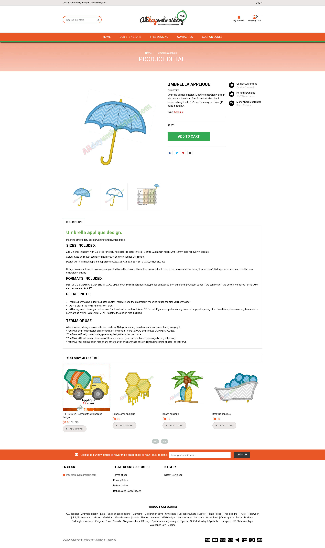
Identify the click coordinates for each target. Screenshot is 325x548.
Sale (108, 521)
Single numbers (131, 521)
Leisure (97, 517)
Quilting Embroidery (82, 521)
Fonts (211, 513)
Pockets (248, 517)
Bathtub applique (221, 414)
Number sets (185, 517)
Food (218, 513)
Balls (102, 513)
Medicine (108, 517)
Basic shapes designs (119, 513)
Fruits (243, 513)
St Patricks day (198, 521)
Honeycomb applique (124, 414)
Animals (85, 513)
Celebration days (154, 513)
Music (136, 517)
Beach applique (170, 414)
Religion (99, 521)
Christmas (170, 513)
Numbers (199, 517)
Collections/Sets (187, 513)
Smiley (146, 521)
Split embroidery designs (165, 521)
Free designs (230, 513)
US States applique (243, 521)
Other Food (212, 517)
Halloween (253, 513)
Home (148, 53)
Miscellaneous (122, 517)
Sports (184, 521)
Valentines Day (158, 525)
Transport (225, 521)
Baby (95, 513)
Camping (138, 513)
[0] (170, 152)
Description (74, 222)
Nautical (155, 517)
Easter (202, 513)
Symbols (213, 521)
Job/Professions (81, 517)
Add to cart (76, 429)
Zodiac (171, 525)
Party (239, 517)
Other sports (227, 517)
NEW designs (169, 517)
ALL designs (72, 513)
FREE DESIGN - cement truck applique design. (82, 416)
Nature (144, 517)
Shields (117, 521)
